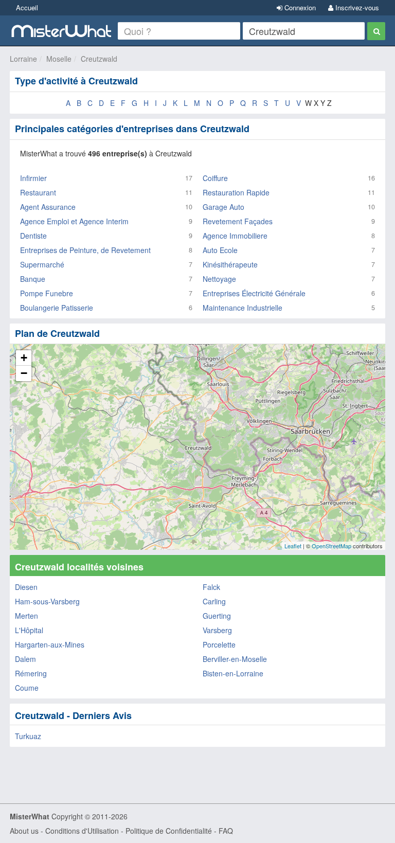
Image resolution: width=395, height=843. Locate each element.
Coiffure (215, 178)
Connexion (299, 7)
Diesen (26, 587)
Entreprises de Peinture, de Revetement (85, 250)
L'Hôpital (29, 630)
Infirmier (33, 178)
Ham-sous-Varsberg (47, 601)
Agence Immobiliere (235, 235)
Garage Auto (223, 207)
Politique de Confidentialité (168, 831)
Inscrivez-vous (356, 7)
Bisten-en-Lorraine (233, 673)
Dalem (25, 659)
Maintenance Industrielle (242, 307)
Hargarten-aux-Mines (49, 644)
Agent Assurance (48, 207)
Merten (26, 616)
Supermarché (42, 264)
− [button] (24, 373)
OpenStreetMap (331, 546)
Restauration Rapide (236, 192)
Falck (211, 587)
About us (24, 831)
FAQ (226, 831)
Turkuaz (28, 736)
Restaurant (38, 192)
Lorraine (23, 58)
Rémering (31, 673)
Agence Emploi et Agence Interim (74, 221)
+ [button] (24, 357)
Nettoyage (219, 279)
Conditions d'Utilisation (82, 831)
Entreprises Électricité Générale (254, 293)
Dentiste (33, 235)
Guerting (217, 616)
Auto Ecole (220, 250)
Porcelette (219, 644)
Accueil (27, 7)
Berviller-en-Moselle (235, 659)
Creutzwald (99, 58)
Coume (27, 688)
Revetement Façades (238, 221)
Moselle (58, 58)
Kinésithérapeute (230, 264)
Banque (32, 279)
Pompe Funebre (46, 293)
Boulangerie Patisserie (56, 307)
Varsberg (217, 630)
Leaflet (292, 546)
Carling (214, 601)
